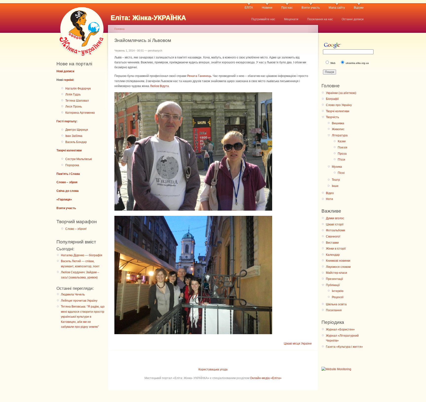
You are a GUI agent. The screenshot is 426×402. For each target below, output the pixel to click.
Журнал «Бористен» (340, 329)
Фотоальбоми (335, 230)
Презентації (334, 279)
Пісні (341, 173)
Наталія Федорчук (78, 88)
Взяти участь (311, 7)
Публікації (333, 285)
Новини (267, 7)
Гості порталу (66, 121)
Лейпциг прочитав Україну (79, 300)
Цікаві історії (334, 224)
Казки (342, 141)
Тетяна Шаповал (77, 100)
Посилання (334, 310)
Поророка (72, 165)
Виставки (332, 242)
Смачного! (333, 236)
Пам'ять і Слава (68, 174)
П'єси (341, 159)
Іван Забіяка (73, 136)
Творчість (332, 117)
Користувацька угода (213, 369)
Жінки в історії (336, 248)
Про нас (287, 7)
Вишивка (338, 123)
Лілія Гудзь (73, 94)
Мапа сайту (337, 7)
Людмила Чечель (73, 294)
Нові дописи (65, 71)
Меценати (291, 19)
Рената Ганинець (199, 76)
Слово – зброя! (76, 229)
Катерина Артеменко (80, 112)
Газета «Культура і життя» (344, 346)
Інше (335, 186)
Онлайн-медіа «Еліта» (266, 378)
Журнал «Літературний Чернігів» (342, 338)
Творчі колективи (69, 150)
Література (340, 135)
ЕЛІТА (249, 7)
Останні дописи (353, 19)
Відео (330, 193)
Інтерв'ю (337, 291)
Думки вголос (335, 218)
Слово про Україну (339, 105)
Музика (337, 166)
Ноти (329, 199)
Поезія (342, 147)
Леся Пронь (73, 106)
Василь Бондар (76, 142)
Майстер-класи (336, 272)
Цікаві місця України (298, 343)
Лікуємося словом (338, 267)
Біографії (332, 99)
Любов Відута (159, 86)
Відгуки (359, 7)
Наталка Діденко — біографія (81, 255)
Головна (119, 28)
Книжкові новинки (338, 260)
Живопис (338, 129)
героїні (68, 80)
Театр (336, 180)
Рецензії (337, 297)
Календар (333, 254)
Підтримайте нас (263, 19)
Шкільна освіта (336, 304)
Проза (342, 153)
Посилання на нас (320, 19)
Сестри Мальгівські (78, 159)
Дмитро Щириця (76, 129)
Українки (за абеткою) (341, 93)
